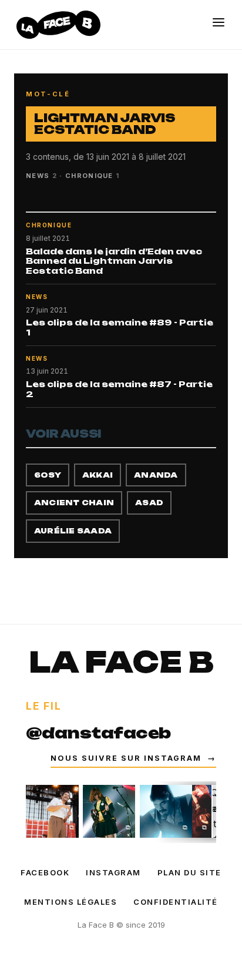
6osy (47, 475)
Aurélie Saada (73, 530)
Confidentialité (175, 901)
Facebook (45, 872)
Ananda (155, 475)
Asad (149, 502)
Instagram (113, 872)
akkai (97, 475)
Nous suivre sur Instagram (133, 758)
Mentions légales (70, 901)
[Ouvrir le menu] (218, 22)
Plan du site (189, 872)
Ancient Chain (74, 502)
